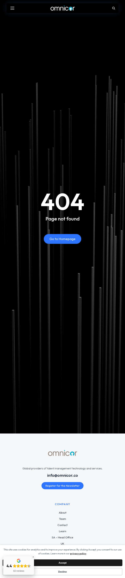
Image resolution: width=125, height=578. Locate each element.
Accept (63, 562)
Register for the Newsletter (62, 485)
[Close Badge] (33, 557)
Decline (62, 571)
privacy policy (78, 553)
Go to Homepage (62, 239)
